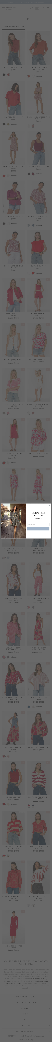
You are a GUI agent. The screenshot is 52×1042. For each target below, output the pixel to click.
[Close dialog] (49, 505)
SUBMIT (38, 528)
